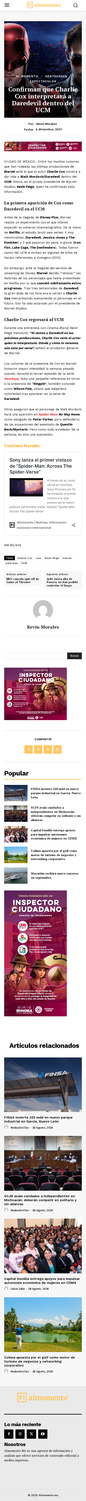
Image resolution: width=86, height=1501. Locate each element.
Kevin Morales (46, 123)
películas (12, 563)
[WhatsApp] (57, 749)
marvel (67, 558)
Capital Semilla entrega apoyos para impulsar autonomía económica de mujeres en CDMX (54, 834)
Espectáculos (43, 81)
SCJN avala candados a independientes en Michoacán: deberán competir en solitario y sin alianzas (56, 813)
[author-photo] (7, 1127)
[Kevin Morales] (43, 610)
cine (38, 558)
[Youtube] (42, 1434)
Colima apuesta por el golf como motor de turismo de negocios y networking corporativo (54, 855)
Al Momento (27, 76)
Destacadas (56, 76)
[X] (38, 749)
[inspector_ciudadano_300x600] (35, 1015)
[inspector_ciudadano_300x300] (35, 719)
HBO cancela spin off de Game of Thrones (22, 580)
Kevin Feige (52, 558)
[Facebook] (28, 749)
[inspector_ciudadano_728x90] (43, 150)
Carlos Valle (17, 1288)
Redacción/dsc (19, 1127)
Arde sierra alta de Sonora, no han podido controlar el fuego (62, 582)
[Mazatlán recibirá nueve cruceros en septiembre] (16, 875)
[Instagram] (20, 1434)
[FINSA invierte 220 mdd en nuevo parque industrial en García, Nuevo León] (16, 793)
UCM (24, 563)
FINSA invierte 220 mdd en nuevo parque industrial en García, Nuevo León (56, 793)
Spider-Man (48, 414)
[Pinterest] (48, 749)
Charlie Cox (25, 558)
